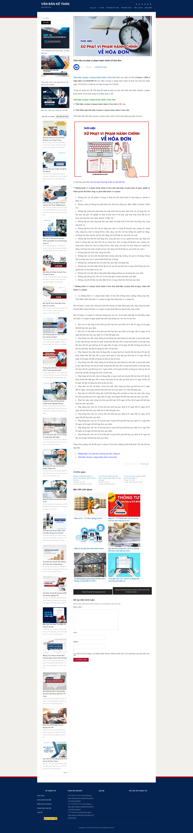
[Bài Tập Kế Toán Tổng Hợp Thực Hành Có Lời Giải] (55, 294)
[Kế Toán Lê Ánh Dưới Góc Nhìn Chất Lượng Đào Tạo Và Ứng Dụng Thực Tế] (55, 228)
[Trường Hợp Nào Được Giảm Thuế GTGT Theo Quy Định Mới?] (55, 357)
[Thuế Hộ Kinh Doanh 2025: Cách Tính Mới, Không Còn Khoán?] (55, 521)
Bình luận (77, 607)
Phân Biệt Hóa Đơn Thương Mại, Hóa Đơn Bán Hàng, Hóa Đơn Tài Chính (54, 693)
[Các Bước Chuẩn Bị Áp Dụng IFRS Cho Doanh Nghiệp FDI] (55, 584)
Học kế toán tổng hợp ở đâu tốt (102, 182)
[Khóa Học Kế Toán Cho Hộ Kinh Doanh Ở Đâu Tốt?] (55, 457)
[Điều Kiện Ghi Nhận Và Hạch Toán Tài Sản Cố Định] (55, 263)
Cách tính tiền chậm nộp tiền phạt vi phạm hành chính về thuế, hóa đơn (110, 478)
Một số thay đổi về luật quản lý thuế (94, 592)
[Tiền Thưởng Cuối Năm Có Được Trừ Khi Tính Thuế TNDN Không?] (55, 193)
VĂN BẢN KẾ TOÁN (112, 8)
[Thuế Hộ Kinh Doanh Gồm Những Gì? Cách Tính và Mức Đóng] (55, 552)
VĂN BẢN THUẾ (126, 8)
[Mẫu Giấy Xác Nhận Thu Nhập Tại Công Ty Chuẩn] (55, 615)
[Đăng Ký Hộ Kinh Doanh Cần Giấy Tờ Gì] (55, 489)
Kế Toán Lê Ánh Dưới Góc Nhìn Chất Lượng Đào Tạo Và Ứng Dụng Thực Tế (55, 241)
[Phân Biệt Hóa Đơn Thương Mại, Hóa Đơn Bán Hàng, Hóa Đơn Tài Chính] (55, 681)
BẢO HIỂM (148, 8)
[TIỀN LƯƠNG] (147, 4)
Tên (75, 632)
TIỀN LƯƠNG (138, 8)
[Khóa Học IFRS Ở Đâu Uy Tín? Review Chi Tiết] (55, 716)
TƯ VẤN (101, 8)
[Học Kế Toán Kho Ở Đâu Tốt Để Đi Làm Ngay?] (55, 160)
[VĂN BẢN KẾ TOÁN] (142, 4)
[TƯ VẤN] (139, 4)
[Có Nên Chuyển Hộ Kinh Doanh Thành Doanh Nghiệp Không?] (55, 391)
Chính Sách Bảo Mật (44, 800)
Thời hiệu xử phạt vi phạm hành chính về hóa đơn (97, 457)
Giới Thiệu (40, 795)
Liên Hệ (39, 812)
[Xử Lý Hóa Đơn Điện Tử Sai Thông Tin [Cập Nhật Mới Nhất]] (55, 425)
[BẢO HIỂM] (150, 4)
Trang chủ (93, 8)
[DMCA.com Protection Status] (50, 818)
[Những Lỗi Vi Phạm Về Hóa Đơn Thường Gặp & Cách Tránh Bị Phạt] (55, 646)
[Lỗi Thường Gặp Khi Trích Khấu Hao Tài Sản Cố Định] (55, 325)
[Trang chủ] (136, 4)
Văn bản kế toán (55, 4)
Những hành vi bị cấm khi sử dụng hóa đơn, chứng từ (99, 454)
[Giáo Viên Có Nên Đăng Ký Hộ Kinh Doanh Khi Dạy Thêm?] (55, 749)
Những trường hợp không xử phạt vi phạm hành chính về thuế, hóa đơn (84, 478)
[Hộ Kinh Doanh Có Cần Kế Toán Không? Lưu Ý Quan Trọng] (55, 128)
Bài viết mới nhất (62, 116)
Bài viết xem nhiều (48, 116)
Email (76, 642)
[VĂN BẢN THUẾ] (145, 4)
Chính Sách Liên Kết (44, 808)
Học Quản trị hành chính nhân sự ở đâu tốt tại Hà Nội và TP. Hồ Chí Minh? (80, 798)
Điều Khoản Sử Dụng (44, 804)
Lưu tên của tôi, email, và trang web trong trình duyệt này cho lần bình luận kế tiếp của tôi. (111, 654)
